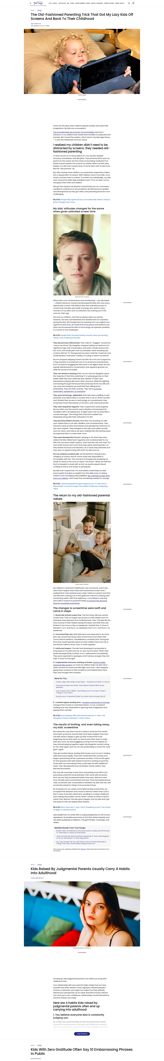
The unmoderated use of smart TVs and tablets (73, 132)
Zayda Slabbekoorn (37, 878)
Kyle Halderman (36, 24)
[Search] (128, 3)
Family (72, 3)
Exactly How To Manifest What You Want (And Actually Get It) (80, 696)
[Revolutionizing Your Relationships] (38, 3)
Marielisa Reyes (36, 1058)
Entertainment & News (82, 3)
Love (50, 3)
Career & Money (109, 3)
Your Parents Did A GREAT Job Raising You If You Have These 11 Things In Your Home (81, 692)
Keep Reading (82, 1034)
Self (68, 3)
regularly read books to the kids (96, 702)
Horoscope (62, 3)
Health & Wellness (97, 3)
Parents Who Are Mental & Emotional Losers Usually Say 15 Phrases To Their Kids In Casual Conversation (83, 832)
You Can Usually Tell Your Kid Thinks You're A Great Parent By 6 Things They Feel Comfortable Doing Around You (81, 842)
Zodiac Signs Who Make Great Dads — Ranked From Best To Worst (82, 682)
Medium (83, 849)
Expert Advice (119, 3)
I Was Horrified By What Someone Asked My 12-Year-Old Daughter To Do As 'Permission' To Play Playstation (82, 837)
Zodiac (55, 3)
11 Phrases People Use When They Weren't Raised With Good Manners (80, 686)
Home (32, 10)
